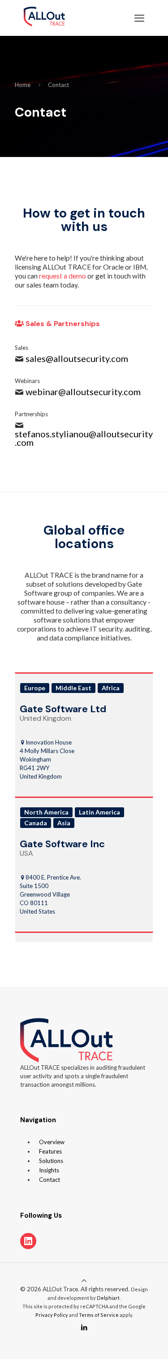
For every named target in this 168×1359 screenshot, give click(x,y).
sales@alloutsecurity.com (77, 358)
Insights (49, 1170)
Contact (58, 84)
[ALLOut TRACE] (44, 18)
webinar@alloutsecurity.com (83, 391)
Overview (52, 1142)
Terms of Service (99, 1315)
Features (50, 1151)
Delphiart (108, 1298)
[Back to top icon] (84, 1280)
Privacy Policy (51, 1315)
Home (22, 84)
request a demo (62, 276)
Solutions (51, 1160)
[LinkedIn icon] (84, 1327)
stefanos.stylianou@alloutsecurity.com (84, 438)
